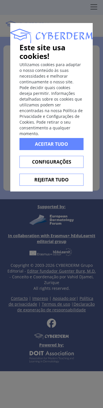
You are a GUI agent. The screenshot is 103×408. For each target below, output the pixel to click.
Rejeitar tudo (51, 180)
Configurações (51, 162)
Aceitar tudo (51, 144)
